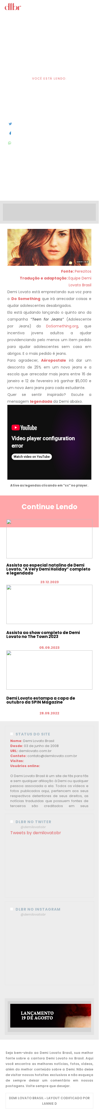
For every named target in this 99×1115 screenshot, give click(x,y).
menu (50, 7)
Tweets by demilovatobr (35, 833)
